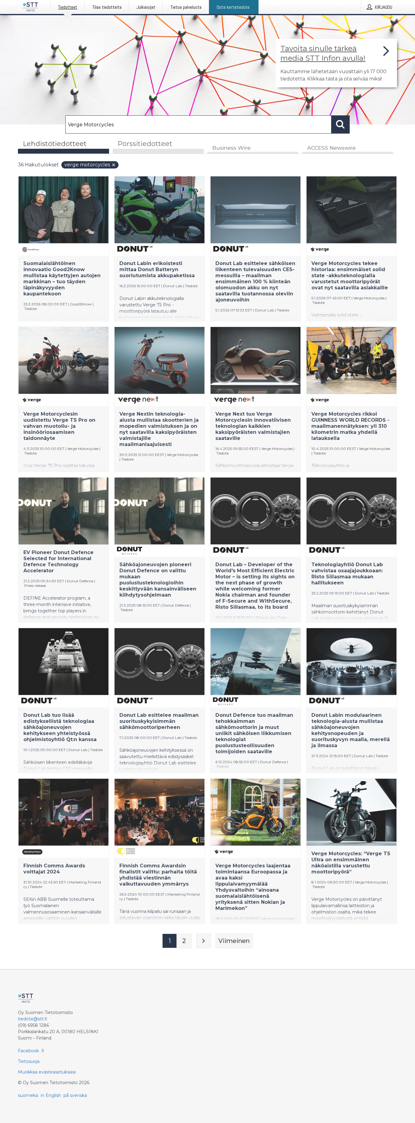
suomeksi (28, 1095)
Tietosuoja (28, 1061)
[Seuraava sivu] (203, 941)
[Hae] (340, 124)
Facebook (28, 1050)
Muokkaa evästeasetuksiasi (47, 1072)
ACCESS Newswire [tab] (331, 148)
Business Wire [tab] (231, 148)
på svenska (75, 1095)
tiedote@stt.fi (32, 1019)
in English (51, 1095)
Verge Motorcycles (87, 165)
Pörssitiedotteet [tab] (145, 144)
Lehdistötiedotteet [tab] (55, 144)
